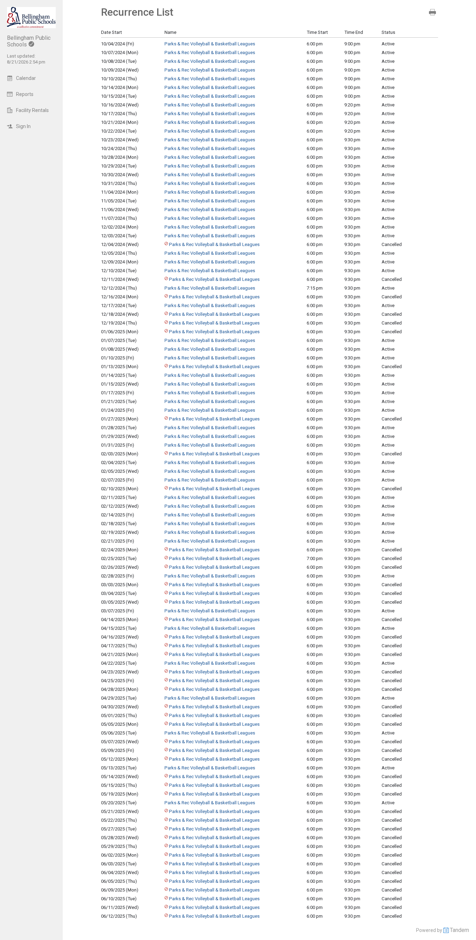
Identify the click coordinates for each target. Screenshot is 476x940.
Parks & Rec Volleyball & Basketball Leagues (209, 43)
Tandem (459, 930)
